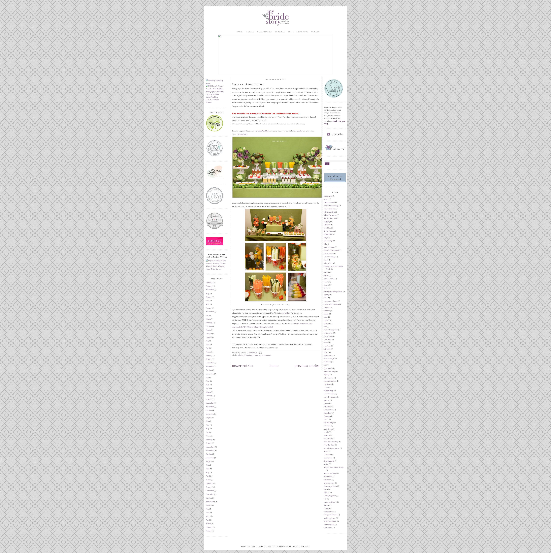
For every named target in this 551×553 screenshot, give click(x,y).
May (207, 293)
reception (327, 426)
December (210, 363)
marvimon (327, 384)
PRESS (291, 31)
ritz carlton (328, 438)
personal (327, 406)
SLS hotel (327, 454)
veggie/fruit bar (263, 131)
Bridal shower (329, 231)
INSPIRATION (302, 31)
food (325, 326)
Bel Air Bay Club (330, 218)
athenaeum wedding (331, 205)
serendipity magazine (331, 448)
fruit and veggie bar (331, 330)
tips (325, 489)
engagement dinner (330, 301)
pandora (326, 400)
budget (326, 237)
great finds (327, 339)
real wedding (328, 422)
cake (325, 244)
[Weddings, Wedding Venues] (215, 82)
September (210, 374)
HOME (239, 31)
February (209, 282)
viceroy (326, 508)
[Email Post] (260, 353)
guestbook (327, 346)
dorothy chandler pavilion (333, 291)
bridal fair (327, 228)
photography (328, 409)
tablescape (327, 479)
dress (325, 298)
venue (326, 505)
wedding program (330, 521)
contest (326, 272)
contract (327, 275)
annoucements (329, 202)
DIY (325, 288)
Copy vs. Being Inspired (248, 84)
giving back (328, 336)
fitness (326, 320)
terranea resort (329, 483)
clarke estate (328, 253)
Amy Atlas (298, 131)
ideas (325, 352)
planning (327, 416)
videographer (328, 511)
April (208, 315)
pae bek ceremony (330, 397)
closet (326, 260)
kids (325, 365)
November (210, 289)
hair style (327, 349)
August (208, 337)
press (325, 419)
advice (240, 355)
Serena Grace (243, 134)
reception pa (328, 429)
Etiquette (256, 355)
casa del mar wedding (331, 250)
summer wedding (330, 473)
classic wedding (329, 256)
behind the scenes (330, 215)
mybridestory (328, 390)
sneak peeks (328, 458)
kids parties (328, 368)
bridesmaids (328, 234)
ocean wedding (329, 394)
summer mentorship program (334, 467)
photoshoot (327, 413)
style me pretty (329, 461)
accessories (328, 196)
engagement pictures (331, 304)
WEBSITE (250, 31)
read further (285, 313)
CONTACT (315, 31)
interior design (329, 358)
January (209, 297)
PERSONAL (280, 31)
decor (326, 282)
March (208, 319)
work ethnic (266, 355)
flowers (326, 323)
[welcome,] (275, 73)
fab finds (327, 310)
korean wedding (329, 371)
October (209, 326)
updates (326, 492)
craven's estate (329, 278)
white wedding (329, 524)
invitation (327, 362)
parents (326, 403)
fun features (328, 333)
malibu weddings (330, 381)
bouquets (327, 224)
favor (325, 317)
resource (327, 435)
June (207, 300)
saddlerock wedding (331, 441)
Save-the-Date (329, 445)
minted (326, 387)
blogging (248, 355)
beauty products (329, 209)
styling (326, 464)
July (207, 341)
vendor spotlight (329, 502)
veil (325, 499)
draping (326, 294)
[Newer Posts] (242, 366)
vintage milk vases (330, 515)
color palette (328, 263)
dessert (326, 285)
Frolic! (296, 323)
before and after (329, 212)
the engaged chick (330, 486)
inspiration (327, 355)
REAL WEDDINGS (264, 31)
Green (326, 342)
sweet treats (328, 476)
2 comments (252, 353)
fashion (326, 314)
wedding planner (330, 518)
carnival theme (329, 247)
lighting (326, 374)
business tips (328, 241)
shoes (326, 451)
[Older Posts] (306, 366)
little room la (328, 378)
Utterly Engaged (330, 495)
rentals (326, 432)
